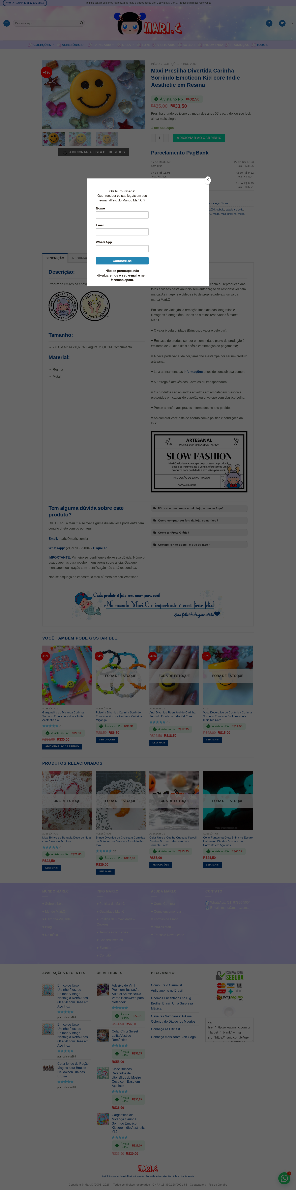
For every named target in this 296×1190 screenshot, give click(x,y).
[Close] (208, 180)
